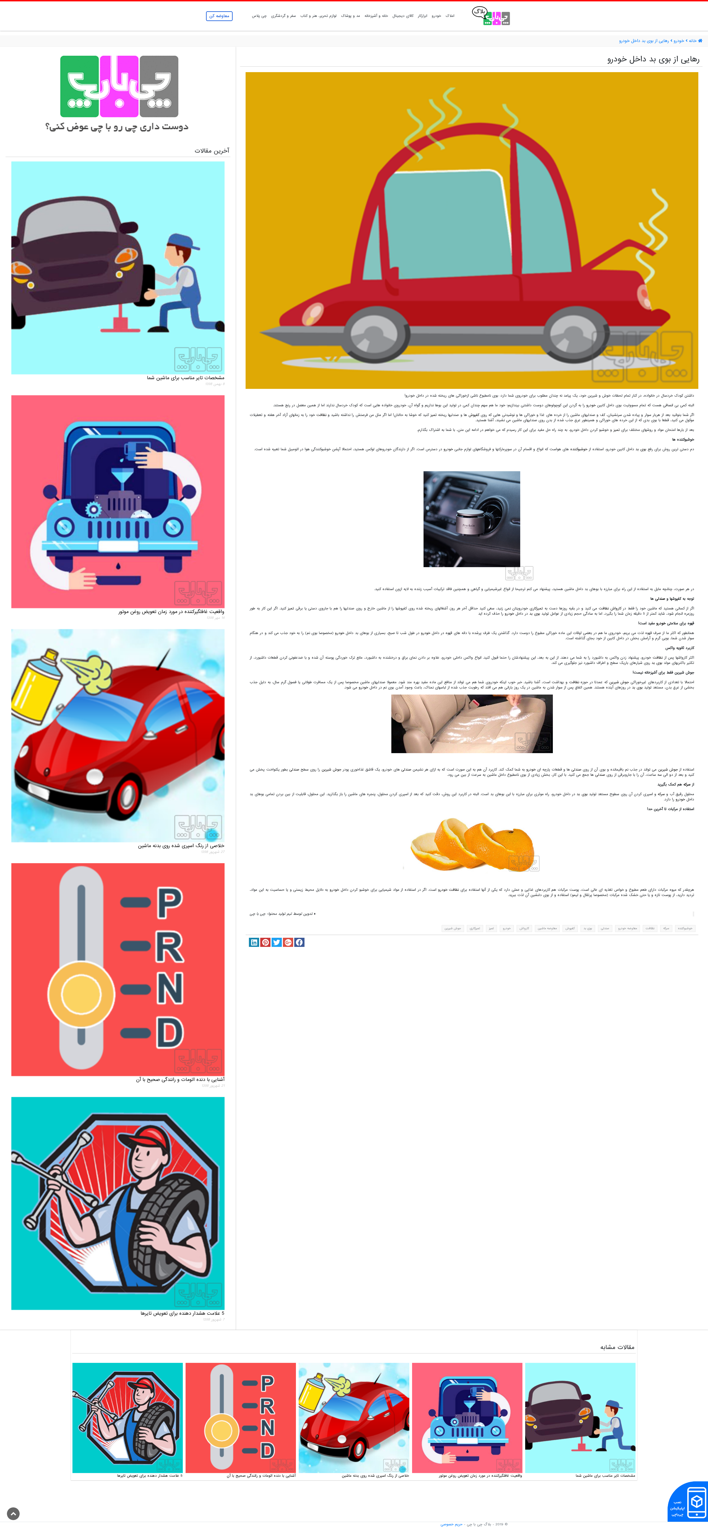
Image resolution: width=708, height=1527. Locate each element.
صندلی (660, 598)
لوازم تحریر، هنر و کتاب (318, 16)
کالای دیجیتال (402, 16)
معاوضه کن (219, 16)
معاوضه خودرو (627, 928)
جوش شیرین (619, 682)
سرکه (687, 784)
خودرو (436, 16)
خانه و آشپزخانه (376, 16)
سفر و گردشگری (283, 16)
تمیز (433, 415)
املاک (450, 16)
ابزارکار (422, 16)
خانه (693, 41)
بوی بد (641, 449)
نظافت (321, 415)
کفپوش (473, 415)
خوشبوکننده (578, 449)
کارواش (615, 608)
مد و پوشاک (350, 16)
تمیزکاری (536, 608)
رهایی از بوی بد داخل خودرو (644, 41)
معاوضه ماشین (547, 928)
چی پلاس (259, 16)
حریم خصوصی (451, 1524)
